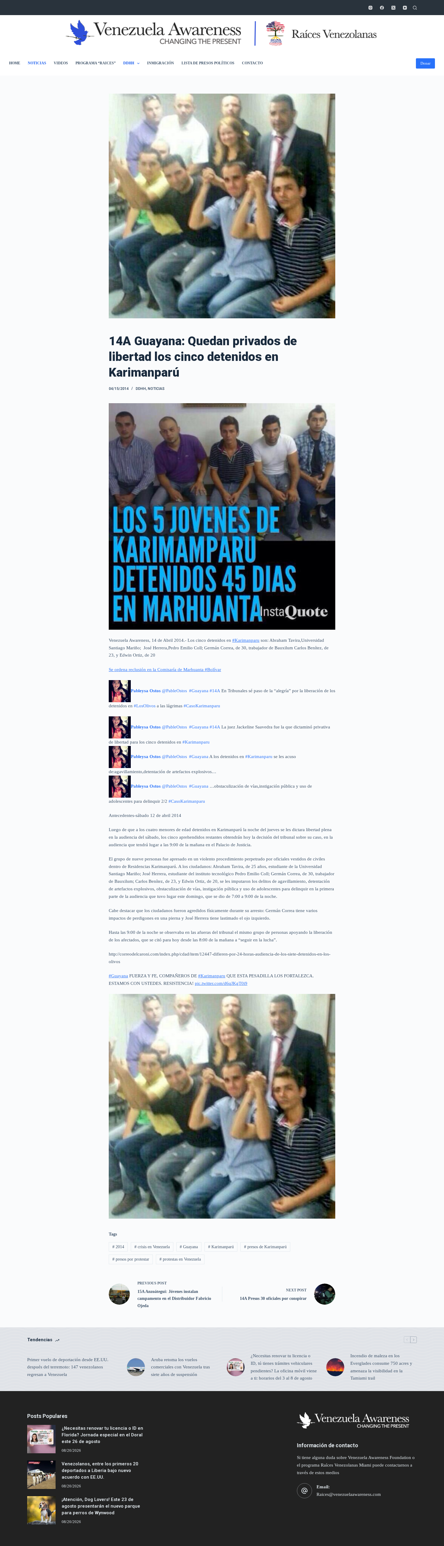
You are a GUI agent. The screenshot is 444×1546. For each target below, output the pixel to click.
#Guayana (198, 690)
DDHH (128, 63)
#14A (215, 690)
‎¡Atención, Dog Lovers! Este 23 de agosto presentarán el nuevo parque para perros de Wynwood (101, 1506)
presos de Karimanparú (265, 1247)
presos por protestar (130, 1259)
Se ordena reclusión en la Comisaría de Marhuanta (157, 669)
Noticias (37, 63)
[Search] (415, 8)
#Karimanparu (245, 640)
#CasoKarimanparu (202, 705)
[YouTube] (405, 8)
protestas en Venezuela (180, 1259)
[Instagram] (370, 8)
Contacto (252, 63)
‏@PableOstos (159, 690)
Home (14, 63)
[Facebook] (382, 8)
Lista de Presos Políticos (208, 63)
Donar (425, 63)
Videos (61, 63)
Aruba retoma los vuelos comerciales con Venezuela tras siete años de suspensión (180, 1367)
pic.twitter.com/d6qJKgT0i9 (221, 983)
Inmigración (160, 63)
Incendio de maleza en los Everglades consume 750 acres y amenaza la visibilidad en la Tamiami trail (381, 1366)
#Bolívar (213, 669)
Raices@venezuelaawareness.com (349, 1494)
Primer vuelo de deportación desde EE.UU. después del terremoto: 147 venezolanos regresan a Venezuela (67, 1367)
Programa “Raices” (96, 63)
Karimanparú (221, 1247)
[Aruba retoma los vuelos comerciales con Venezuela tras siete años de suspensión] (136, 1367)
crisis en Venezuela (152, 1247)
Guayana (189, 1247)
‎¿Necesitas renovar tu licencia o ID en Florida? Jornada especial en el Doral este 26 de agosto (102, 1435)
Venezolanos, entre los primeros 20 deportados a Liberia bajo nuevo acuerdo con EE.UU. (100, 1470)
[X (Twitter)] (393, 8)
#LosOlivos (145, 705)
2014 (118, 1247)
